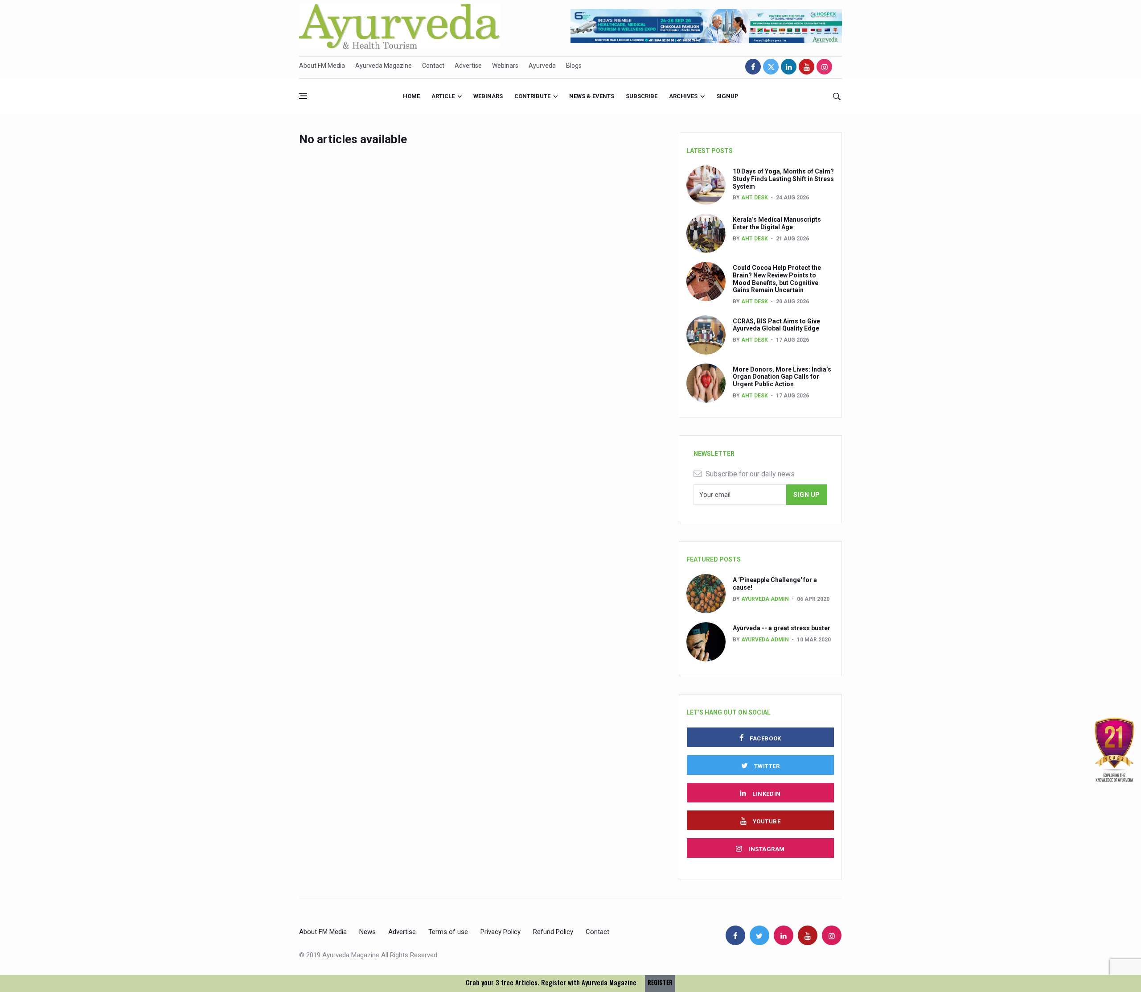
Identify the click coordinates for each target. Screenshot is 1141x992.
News (367, 932)
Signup (727, 96)
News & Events (591, 96)
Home (411, 96)
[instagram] (824, 66)
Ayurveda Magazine (383, 65)
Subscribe (641, 96)
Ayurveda (542, 65)
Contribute (532, 96)
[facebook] (753, 66)
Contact (433, 65)
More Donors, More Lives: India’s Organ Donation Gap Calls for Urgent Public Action (782, 377)
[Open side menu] (303, 95)
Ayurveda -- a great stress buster (781, 628)
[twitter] (771, 66)
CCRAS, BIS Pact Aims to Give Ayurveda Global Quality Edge (776, 325)
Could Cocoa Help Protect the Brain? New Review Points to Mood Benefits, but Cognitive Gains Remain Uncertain (777, 278)
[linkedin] (788, 66)
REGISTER (660, 982)
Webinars (505, 65)
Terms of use (448, 932)
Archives (683, 96)
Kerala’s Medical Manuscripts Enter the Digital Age (777, 223)
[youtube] (806, 66)
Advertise (468, 65)
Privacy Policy (500, 932)
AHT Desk (754, 197)
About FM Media (322, 65)
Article (443, 96)
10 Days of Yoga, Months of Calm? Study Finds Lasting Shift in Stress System (783, 179)
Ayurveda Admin (765, 599)
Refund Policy (553, 932)
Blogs (574, 65)
